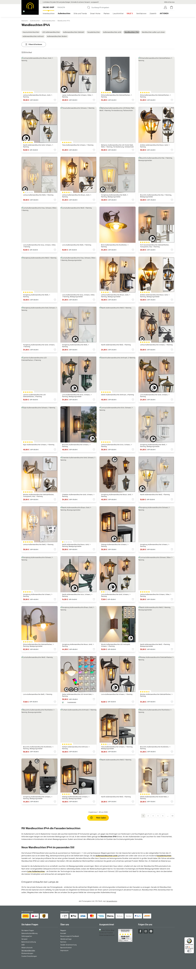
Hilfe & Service (169, 2)
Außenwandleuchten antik (112, 32)
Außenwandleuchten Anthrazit (33, 36)
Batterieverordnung (28, 942)
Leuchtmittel (118, 13)
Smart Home (95, 13)
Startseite (24, 21)
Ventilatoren (141, 13)
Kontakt (63, 933)
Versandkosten (111, 901)
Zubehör (153, 13)
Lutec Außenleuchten (36, 871)
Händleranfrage (66, 939)
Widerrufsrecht (27, 947)
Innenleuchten (49, 13)
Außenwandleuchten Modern (57, 36)
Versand (24, 939)
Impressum (64, 950)
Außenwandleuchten (48, 21)
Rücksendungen (27, 953)
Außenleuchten (64, 13)
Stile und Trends (80, 13)
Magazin (61, 7)
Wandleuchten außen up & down (153, 32)
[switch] (189, 951)
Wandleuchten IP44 (63, 21)
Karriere (63, 942)
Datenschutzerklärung (29, 933)
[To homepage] (30, 7)
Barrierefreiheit (66, 947)
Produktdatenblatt (71, 702)
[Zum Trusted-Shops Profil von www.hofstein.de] (117, 935)
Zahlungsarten (26, 936)
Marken (107, 13)
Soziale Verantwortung (68, 945)
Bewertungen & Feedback (69, 936)
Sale (130, 13)
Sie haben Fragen (27, 930)
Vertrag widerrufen (28, 950)
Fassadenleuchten (93, 32)
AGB (22, 945)
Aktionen (164, 13)
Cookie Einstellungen (29, 956)
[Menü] (193, 938)
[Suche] (88, 7)
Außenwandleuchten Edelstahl (73, 32)
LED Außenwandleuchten (51, 32)
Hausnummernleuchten (31, 32)
